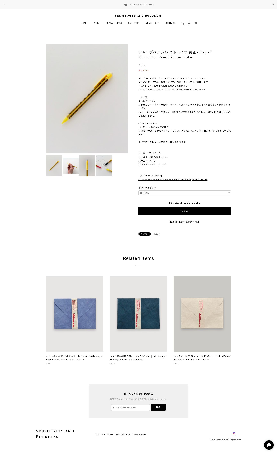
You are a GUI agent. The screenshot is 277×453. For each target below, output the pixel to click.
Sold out (184, 210)
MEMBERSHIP (152, 23)
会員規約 (142, 434)
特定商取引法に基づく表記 (127, 434)
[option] (87, 98)
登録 (158, 407)
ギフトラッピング (147, 187)
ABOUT (97, 23)
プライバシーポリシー (104, 434)
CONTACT (170, 23)
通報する (157, 234)
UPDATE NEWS (114, 23)
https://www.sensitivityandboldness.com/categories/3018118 (172, 179)
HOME (84, 23)
